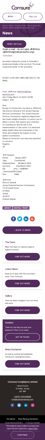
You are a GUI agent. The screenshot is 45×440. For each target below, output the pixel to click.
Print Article (14, 44)
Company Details (33, 423)
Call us (33, 17)
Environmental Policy (14, 423)
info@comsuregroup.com (22, 399)
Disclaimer (11, 419)
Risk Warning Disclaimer (28, 419)
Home (4, 26)
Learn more (33, 429)
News (11, 26)
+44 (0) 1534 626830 (22, 397)
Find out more (22, 364)
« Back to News (22, 230)
